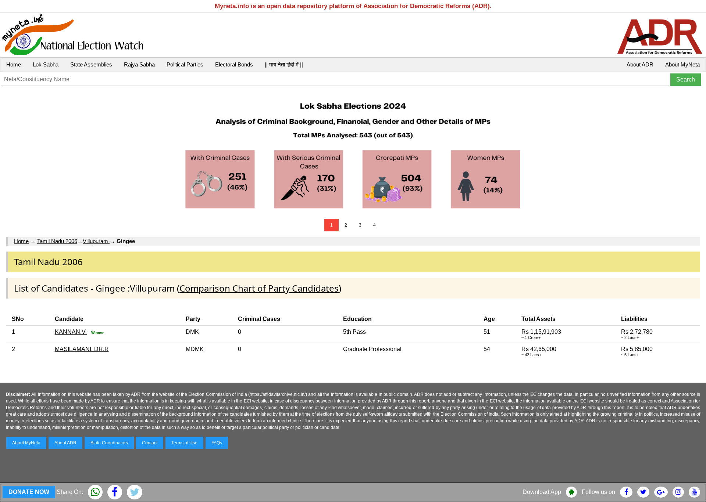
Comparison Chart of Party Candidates (259, 288)
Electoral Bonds (234, 64)
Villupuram (96, 241)
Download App (542, 492)
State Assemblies (91, 64)
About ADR (640, 64)
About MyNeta (682, 64)
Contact (149, 442)
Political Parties (185, 64)
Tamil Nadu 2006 (57, 241)
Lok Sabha (45, 64)
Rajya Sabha (139, 64)
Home (13, 64)
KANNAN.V (71, 332)
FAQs (216, 442)
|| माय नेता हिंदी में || (284, 64)
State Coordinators (109, 442)
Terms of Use (184, 442)
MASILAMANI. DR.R (82, 349)
